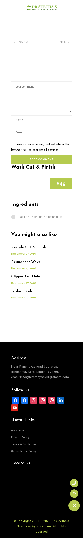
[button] (74, 505)
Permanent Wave (26, 262)
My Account (19, 430)
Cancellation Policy (23, 451)
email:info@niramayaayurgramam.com (40, 377)
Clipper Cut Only (25, 276)
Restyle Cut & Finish (28, 247)
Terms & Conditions (24, 444)
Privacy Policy (20, 437)
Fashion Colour (24, 291)
